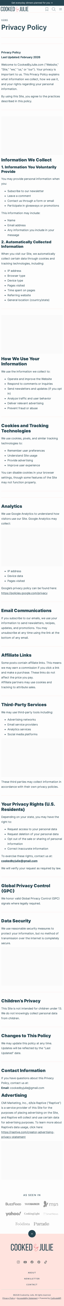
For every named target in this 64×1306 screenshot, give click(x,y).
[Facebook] (32, 1262)
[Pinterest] (38, 1262)
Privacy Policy (8, 1298)
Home (4, 20)
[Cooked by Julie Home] (15, 9)
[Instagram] (18, 1262)
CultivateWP (55, 1298)
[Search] (53, 9)
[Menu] (60, 9)
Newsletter (32, 1279)
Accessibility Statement (27, 1298)
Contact (32, 1284)
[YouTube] (25, 1262)
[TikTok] (45, 1262)
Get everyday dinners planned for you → (32, 2)
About (32, 1272)
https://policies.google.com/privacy (24, 593)
